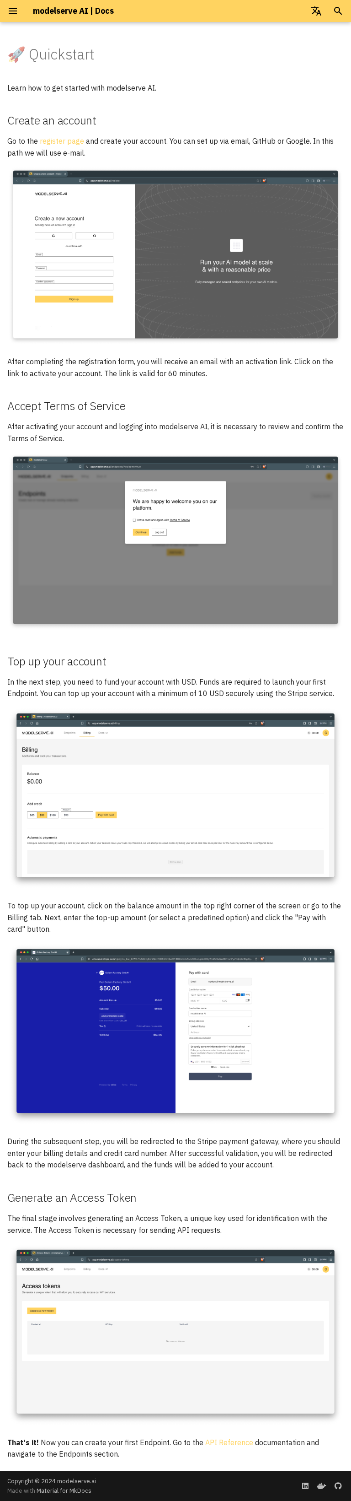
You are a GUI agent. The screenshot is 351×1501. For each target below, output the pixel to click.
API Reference (229, 1442)
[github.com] (338, 1486)
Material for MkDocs (64, 1491)
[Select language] (316, 11)
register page (62, 141)
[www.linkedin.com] (305, 1486)
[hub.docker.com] (321, 1486)
